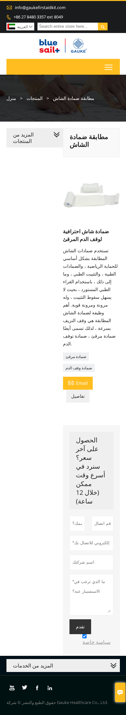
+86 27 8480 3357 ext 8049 (38, 17)
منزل (11, 98)
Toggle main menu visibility (108, 66)
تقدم (80, 626)
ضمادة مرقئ (76, 356)
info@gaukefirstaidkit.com (40, 7)
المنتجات (34, 98)
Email (78, 382)
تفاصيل (78, 396)
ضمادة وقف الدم (79, 368)
